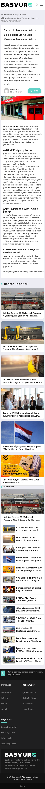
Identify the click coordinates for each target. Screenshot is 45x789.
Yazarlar (5, 709)
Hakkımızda (6, 692)
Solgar (22, 786)
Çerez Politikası (29, 692)
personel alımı (17, 126)
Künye (4, 703)
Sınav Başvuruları (8, 743)
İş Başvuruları (7, 738)
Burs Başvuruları (8, 732)
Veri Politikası (28, 703)
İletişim (4, 698)
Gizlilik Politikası (29, 698)
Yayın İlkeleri (28, 709)
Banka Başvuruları (9, 727)
